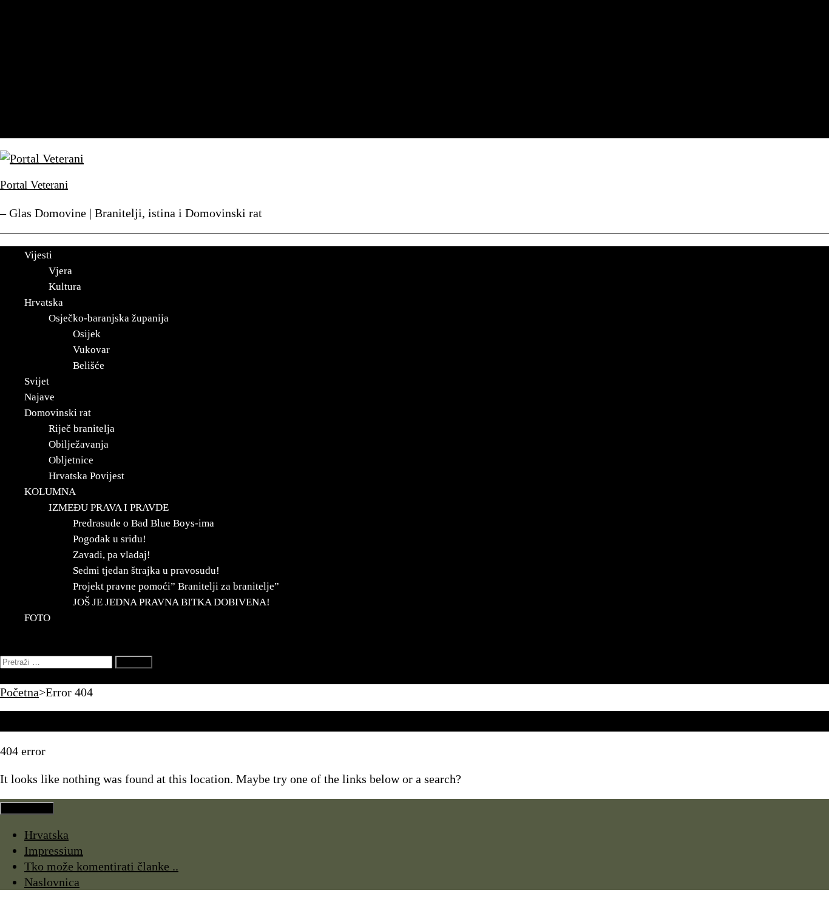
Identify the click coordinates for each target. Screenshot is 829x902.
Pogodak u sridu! (109, 539)
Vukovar (91, 349)
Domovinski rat (62, 99)
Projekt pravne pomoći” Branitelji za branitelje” (176, 586)
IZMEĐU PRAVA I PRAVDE (109, 507)
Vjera (60, 271)
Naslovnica (52, 882)
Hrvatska (46, 51)
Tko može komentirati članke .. (101, 866)
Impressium (53, 850)
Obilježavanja (79, 444)
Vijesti (40, 35)
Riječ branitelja (82, 428)
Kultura (65, 286)
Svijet (38, 67)
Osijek (87, 334)
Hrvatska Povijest (86, 476)
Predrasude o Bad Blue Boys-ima (143, 523)
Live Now (24, 676)
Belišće (88, 365)
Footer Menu (27, 808)
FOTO (39, 130)
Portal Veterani (34, 184)
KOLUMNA (54, 114)
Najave (41, 83)
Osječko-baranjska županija (109, 318)
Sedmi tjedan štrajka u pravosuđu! (146, 570)
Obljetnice (71, 460)
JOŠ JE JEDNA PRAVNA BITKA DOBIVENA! (171, 602)
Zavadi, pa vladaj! (112, 554)
